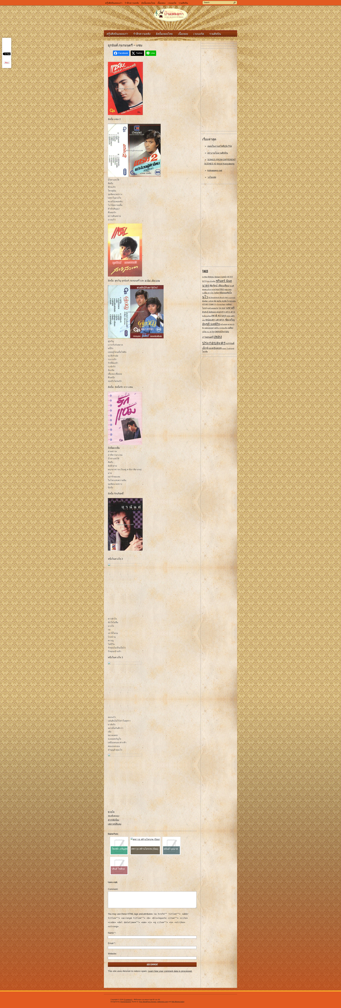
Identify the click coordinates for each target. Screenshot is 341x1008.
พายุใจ (111, 812)
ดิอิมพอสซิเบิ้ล (226, 293)
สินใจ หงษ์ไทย (206, 316)
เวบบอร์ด (172, 3)
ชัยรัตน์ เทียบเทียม (219, 285)
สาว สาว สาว (228, 311)
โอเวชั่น (205, 351)
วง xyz (222, 308)
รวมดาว (212, 304)
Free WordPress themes (148, 1002)
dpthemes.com (162, 1002)
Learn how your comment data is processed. (170, 971)
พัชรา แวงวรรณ (230, 297)
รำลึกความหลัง (132, 3)
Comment (112, 889)
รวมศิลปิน (183, 3)
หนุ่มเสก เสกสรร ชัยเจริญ (220, 319)
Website (112, 953)
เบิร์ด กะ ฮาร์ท (208, 332)
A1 (203, 277)
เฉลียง (230, 328)
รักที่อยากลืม (114, 448)
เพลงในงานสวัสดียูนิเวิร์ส (219, 146)
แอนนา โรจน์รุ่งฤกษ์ (228, 348)
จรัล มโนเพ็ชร (211, 281)
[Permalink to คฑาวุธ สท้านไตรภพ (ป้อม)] (145, 839)
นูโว (205, 297)
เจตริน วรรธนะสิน (220, 328)
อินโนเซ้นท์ (223, 324)
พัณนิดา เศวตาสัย (209, 301)
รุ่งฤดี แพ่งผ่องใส (212, 308)
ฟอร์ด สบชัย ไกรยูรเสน (226, 301)
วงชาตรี (230, 307)
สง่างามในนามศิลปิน (217, 153)
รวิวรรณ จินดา (221, 304)
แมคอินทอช (215, 348)
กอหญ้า (224, 277)
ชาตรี (232, 286)
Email (111, 943)
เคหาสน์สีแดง (114, 824)
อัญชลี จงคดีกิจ (211, 323)
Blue (206, 277)
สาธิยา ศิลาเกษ (152, 280)
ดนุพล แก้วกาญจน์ (209, 289)
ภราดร (205, 304)
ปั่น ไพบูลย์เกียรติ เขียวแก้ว (216, 297)
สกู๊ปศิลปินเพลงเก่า (113, 3)
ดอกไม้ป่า (220, 289)
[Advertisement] (219, 90)
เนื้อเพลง (161, 3)
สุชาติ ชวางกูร (218, 315)
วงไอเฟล (211, 177)
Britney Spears (214, 277)
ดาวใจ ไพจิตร (213, 293)
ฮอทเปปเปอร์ (209, 328)
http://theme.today (178, 1002)
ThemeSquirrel (125, 1002)
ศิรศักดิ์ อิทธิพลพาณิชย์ (211, 312)
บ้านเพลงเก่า (128, 1000)
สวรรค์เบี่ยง (113, 820)
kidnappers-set (214, 170)
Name (111, 933)
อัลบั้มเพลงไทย (148, 3)
